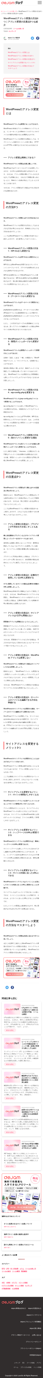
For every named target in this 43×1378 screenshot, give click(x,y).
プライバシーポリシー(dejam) (30, 1348)
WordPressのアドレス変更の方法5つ (21, 56)
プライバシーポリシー (33, 1341)
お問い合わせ (36, 1335)
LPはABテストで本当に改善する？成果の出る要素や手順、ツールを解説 (30, 1011)
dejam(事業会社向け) (18, 1308)
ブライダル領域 (8, 1285)
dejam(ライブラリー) (34, 1315)
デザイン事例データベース (20, 1335)
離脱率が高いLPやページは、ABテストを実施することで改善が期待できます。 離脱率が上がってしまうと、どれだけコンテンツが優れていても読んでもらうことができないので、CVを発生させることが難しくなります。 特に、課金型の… (21, 1090)
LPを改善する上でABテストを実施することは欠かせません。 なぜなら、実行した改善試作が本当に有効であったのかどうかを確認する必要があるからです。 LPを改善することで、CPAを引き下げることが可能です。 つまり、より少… (21, 1022)
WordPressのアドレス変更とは (19, 52)
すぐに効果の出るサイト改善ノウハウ (18, 1225)
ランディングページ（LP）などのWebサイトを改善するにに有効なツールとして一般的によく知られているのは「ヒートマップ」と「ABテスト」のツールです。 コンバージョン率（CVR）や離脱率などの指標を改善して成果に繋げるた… (21, 1056)
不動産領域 (6, 1288)
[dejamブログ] (12, 2)
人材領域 (16, 1288)
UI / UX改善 (14, 1268)
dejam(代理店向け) (34, 1308)
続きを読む (10, 1030)
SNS (8, 1282)
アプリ (15, 1282)
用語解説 (24, 1271)
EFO (3, 1268)
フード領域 (23, 1282)
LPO (7, 1268)
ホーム (3, 11)
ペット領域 (20, 1285)
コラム (22, 1268)
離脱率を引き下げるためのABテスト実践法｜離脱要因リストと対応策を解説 (30, 1079)
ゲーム (16, 1367)
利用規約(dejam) (35, 1355)
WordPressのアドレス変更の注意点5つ (21, 59)
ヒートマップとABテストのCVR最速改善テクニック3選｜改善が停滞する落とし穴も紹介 (30, 1045)
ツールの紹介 (6, 1271)
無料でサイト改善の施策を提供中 (16, 1235)
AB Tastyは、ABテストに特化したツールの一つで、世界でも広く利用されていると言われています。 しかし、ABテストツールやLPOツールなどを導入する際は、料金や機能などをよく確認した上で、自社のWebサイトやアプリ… (21, 1158)
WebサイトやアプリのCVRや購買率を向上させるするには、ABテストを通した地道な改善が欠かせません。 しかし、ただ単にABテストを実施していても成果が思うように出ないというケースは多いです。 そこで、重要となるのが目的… (21, 1124)
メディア (13, 31)
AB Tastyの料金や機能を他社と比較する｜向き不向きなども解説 (30, 1146)
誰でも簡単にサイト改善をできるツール (19, 1245)
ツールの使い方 (12, 11)
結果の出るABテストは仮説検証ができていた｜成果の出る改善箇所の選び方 (30, 1113)
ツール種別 (16, 1271)
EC (4, 1282)
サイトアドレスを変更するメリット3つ (21, 62)
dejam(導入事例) (35, 1328)
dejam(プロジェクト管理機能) (30, 1321)
